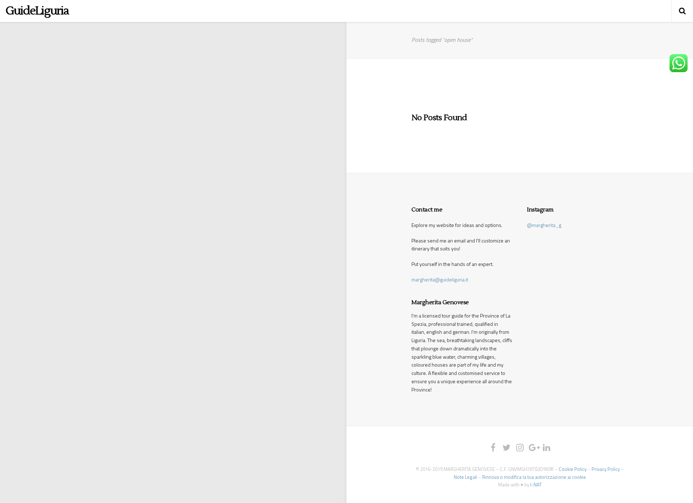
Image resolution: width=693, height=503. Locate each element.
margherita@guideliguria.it (439, 279)
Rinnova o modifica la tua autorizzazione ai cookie (534, 477)
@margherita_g (544, 225)
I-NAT (536, 484)
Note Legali (465, 477)
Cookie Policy (573, 469)
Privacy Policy (606, 469)
